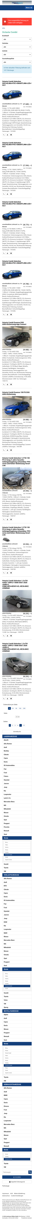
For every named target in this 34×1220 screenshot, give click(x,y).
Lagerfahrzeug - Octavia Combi (17, 419)
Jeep (5, 787)
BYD (5, 886)
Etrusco (6, 1106)
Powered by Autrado (26, 1218)
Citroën (6, 754)
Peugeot (6, 823)
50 (16, 708)
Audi (5, 747)
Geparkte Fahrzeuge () (18, 1182)
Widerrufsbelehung (19, 1193)
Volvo (6, 1000)
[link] (3, 134)
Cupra (6, 758)
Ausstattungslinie (8, 58)
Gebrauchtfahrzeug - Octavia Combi (17, 352)
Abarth (6, 740)
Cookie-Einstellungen (17, 1196)
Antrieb (4, 51)
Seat (5, 834)
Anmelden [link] (18, 1177)
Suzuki (6, 864)
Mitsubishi (7, 809)
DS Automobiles (9, 765)
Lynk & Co (7, 798)
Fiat (5, 769)
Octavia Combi (8, 854)
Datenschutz (6, 1196)
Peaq (6, 1068)
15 (24, 725)
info (3, 28)
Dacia (6, 762)
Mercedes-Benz (9, 802)
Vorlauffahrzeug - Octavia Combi (17, 487)
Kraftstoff (5, 36)
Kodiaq (6, 852)
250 (24, 708)
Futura (6, 776)
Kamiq (6, 847)
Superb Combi (8, 859)
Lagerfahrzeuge (10, 736)
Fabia (6, 844)
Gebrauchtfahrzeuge (12, 1084)
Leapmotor (7, 794)
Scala (6, 857)
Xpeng (6, 1007)
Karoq (6, 849)
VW (5, 871)
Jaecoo (6, 783)
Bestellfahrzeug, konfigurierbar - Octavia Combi (17, 106)
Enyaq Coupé (8, 1053)
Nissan (6, 812)
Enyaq (6, 1050)
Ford (5, 773)
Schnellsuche (17, 731)
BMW (5, 1095)
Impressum (5, 1193)
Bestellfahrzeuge (11, 1011)
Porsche (6, 827)
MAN (5, 933)
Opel (5, 820)
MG (5, 805)
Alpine (6, 1015)
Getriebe (5, 43)
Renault (6, 831)
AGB (11, 1193)
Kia (5, 791)
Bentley (6, 751)
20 (13, 708)
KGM (5, 922)
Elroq (6, 842)
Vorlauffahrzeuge (11, 875)
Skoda (6, 838)
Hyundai (6, 780)
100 (20, 708)
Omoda (6, 816)
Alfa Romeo (8, 744)
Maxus (6, 936)
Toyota (6, 868)
